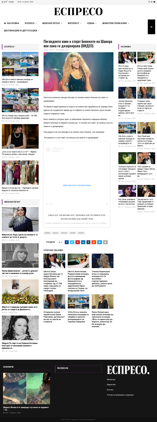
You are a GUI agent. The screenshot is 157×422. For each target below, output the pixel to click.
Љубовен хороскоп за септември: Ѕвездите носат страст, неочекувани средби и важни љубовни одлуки (127, 172)
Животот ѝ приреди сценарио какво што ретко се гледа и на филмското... (20, 308)
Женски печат (51, 23)
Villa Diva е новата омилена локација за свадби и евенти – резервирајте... (17, 80)
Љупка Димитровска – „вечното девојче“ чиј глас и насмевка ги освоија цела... (20, 272)
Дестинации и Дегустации (20, 30)
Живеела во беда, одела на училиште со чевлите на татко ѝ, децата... (20, 236)
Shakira (66, 223)
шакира (72, 233)
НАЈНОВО (126, 46)
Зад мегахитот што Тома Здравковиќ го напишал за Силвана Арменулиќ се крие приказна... (145, 204)
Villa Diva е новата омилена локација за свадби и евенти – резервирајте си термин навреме (78, 317)
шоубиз (81, 233)
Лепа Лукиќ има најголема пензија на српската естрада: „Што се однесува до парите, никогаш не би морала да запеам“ (102, 319)
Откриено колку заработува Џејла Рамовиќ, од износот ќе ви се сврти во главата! (54, 317)
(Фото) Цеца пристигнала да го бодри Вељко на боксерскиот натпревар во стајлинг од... (125, 72)
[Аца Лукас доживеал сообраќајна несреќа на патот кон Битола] (127, 191)
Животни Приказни (114, 23)
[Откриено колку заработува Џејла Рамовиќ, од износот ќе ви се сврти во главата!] (146, 93)
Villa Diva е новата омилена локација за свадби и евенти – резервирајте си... (126, 139)
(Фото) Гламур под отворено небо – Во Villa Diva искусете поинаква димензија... (19, 116)
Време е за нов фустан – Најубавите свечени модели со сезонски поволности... (20, 189)
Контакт (110, 390)
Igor (47, 50)
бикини (47, 233)
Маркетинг (111, 385)
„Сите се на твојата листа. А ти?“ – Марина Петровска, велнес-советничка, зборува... (19, 153)
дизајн (55, 233)
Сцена (90, 23)
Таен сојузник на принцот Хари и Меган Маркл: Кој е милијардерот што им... (146, 171)
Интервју (73, 23)
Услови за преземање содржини (120, 395)
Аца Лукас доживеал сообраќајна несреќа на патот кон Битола (126, 201)
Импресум (111, 379)
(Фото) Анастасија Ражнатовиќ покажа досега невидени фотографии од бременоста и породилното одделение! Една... (145, 73)
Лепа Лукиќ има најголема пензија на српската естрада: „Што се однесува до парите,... (146, 141)
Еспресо (29, 23)
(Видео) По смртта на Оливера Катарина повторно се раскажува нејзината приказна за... (19, 345)
